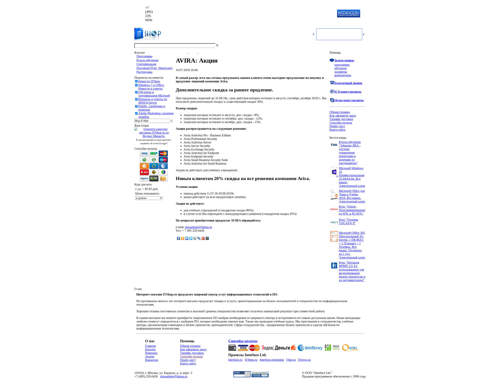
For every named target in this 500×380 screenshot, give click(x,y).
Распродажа (144, 72)
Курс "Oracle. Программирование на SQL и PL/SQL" (352, 210)
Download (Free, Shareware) (154, 68)
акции (203, 52)
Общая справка (339, 112)
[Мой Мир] (207, 238)
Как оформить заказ (342, 115)
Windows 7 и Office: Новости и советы (151, 86)
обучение (340, 68)
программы (342, 64)
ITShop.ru (251, 359)
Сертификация (146, 64)
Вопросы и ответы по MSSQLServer (152, 100)
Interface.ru (235, 359)
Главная (150, 346)
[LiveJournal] (199, 238)
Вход (362, 45)
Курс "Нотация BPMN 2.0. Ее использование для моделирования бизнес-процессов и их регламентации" (352, 271)
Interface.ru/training (272, 359)
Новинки (151, 353)
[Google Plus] (203, 238)
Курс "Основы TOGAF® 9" (348, 221)
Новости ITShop (149, 81)
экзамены (340, 71)
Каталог (150, 349)
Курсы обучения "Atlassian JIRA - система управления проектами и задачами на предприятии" (350, 152)
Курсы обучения (147, 60)
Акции (149, 356)
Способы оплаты (340, 122)
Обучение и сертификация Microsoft (154, 93)
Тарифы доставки (341, 119)
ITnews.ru (304, 359)
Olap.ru (291, 359)
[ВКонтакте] (179, 238)
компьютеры (342, 75)
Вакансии (151, 360)
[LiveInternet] (195, 238)
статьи (193, 52)
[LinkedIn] (187, 238)
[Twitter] (191, 238)
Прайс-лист (337, 126)
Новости (181, 52)
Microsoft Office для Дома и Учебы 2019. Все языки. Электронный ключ (352, 196)
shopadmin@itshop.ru (300, 13)
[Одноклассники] (183, 238)
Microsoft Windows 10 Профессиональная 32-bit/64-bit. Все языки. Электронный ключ (352, 177)
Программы (144, 56)
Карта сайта (337, 129)
